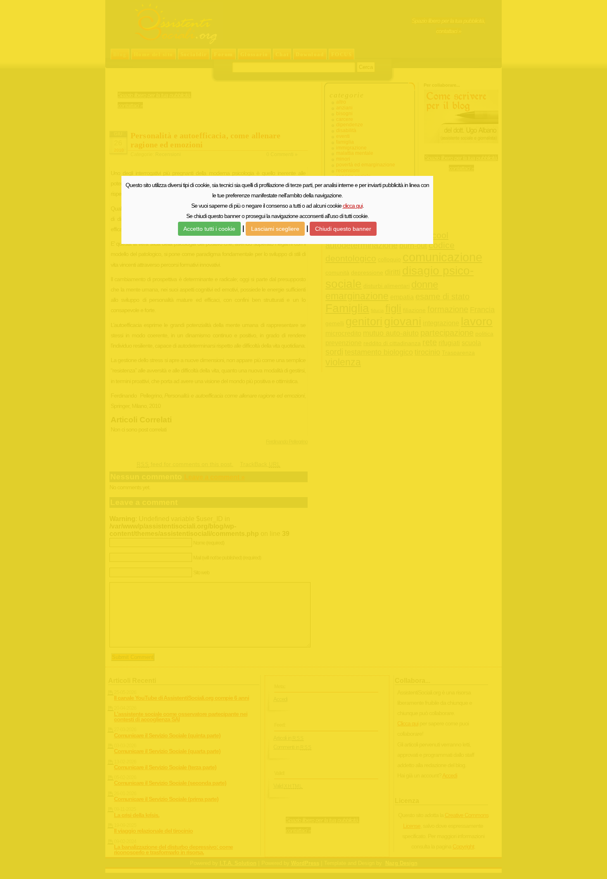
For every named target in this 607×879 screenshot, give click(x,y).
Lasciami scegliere (275, 228)
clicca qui (353, 205)
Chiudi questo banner (343, 228)
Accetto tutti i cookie (209, 228)
